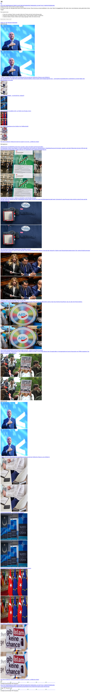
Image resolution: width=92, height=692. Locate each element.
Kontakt (10, 686)
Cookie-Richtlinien (44, 686)
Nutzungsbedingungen (20, 686)
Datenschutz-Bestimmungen (33, 686)
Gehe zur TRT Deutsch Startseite (9, 22)
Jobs (13, 686)
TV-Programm (4, 686)
